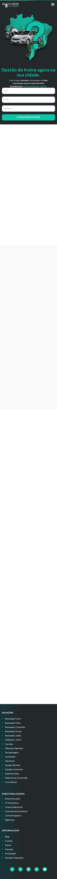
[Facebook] (28, 869)
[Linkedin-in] (36, 869)
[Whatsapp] (12, 869)
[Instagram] (20, 869)
